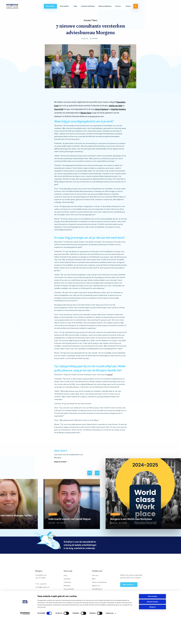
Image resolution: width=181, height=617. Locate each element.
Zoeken (135, 6)
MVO (94, 579)
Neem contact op (127, 584)
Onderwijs (67, 582)
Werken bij (95, 586)
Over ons (118, 6)
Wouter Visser (86, 113)
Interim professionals (104, 6)
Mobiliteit (67, 586)
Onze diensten (69, 589)
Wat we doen (50, 6)
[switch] (66, 613)
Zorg (65, 575)
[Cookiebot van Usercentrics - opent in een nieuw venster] (25, 613)
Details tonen (110, 613)
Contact (127, 6)
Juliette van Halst (115, 106)
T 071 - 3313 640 (40, 584)
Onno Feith (58, 109)
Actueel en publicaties (88, 6)
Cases (75, 6)
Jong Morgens (97, 589)
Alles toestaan (152, 596)
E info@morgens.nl (42, 587)
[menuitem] (50, 6)
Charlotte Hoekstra (118, 109)
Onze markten (64, 6)
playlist (109, 375)
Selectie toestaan (152, 601)
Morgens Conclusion (12, 6)
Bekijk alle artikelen (60, 462)
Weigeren (152, 607)
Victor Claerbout (101, 109)
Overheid (67, 579)
